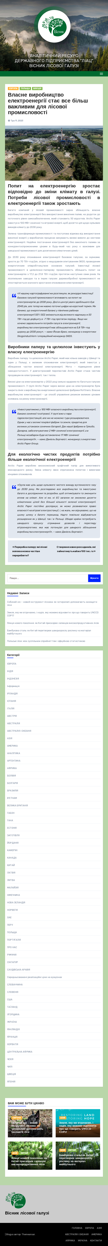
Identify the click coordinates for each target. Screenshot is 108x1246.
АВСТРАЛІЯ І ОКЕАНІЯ (19, 731)
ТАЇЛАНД (12, 1007)
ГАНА (10, 820)
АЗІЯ (9, 738)
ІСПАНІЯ (11, 701)
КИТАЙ (11, 865)
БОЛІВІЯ (11, 775)
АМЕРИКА (12, 746)
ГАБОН (10, 813)
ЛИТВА (11, 880)
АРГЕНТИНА (13, 760)
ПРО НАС (12, 947)
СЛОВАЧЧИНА (15, 984)
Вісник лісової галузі (27, 1213)
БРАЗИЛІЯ (12, 790)
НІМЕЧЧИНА (13, 895)
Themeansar (28, 1234)
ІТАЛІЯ (10, 708)
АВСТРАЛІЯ (13, 723)
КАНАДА (12, 857)
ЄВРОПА (13, 88)
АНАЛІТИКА (13, 753)
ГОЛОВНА (77, 1228)
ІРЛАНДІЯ (12, 693)
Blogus (10, 1234)
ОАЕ (9, 917)
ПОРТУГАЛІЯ (14, 940)
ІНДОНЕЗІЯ (13, 678)
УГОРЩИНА (13, 1014)
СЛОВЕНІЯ (12, 992)
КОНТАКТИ (96, 1240)
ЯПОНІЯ (11, 1081)
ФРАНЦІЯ (12, 1037)
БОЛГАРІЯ (12, 783)
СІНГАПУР (12, 962)
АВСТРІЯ (12, 716)
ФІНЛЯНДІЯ (13, 1029)
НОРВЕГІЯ (12, 910)
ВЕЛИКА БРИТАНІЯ (17, 805)
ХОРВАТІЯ (12, 1044)
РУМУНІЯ (11, 954)
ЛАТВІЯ (11, 872)
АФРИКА (12, 768)
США (10, 999)
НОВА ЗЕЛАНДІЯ (16, 902)
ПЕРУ (10, 925)
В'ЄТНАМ (12, 798)
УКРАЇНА (12, 1022)
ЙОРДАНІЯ (13, 843)
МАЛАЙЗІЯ (13, 887)
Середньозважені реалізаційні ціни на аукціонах (34, 977)
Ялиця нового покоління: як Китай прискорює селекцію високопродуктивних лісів (53, 623)
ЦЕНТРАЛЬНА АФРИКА (19, 1051)
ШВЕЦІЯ (37, 88)
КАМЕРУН (12, 850)
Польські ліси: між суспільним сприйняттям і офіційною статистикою (46, 641)
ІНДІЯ (10, 671)
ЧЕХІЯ (10, 1059)
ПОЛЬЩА (25, 88)
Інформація (13, 686)
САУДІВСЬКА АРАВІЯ (18, 969)
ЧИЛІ (9, 1066)
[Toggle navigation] (101, 73)
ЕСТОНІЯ (12, 828)
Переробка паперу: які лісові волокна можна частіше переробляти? (29, 551)
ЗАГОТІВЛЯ (13, 835)
